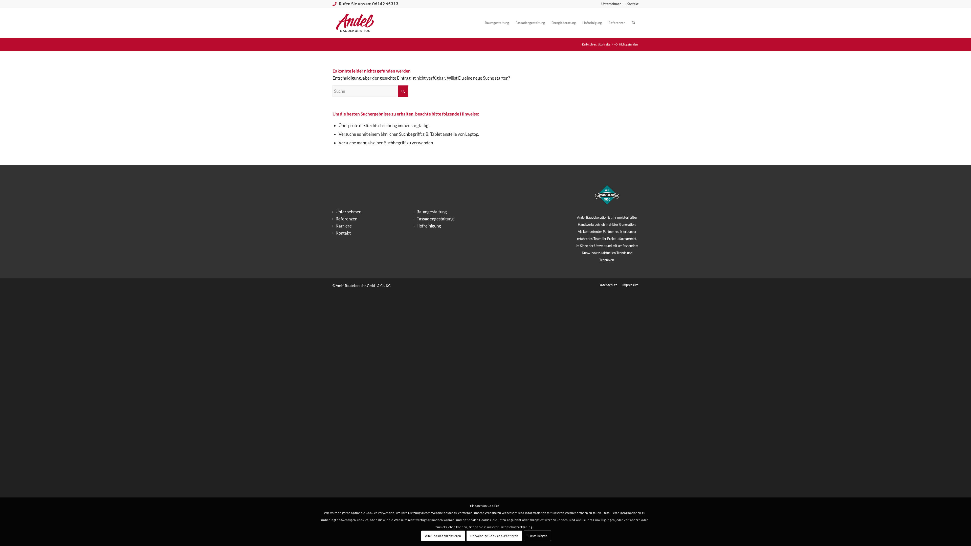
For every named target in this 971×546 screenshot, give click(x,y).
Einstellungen (537, 536)
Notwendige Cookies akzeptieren (494, 536)
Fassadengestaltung (435, 218)
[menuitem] (611, 4)
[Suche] (633, 23)
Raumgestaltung (431, 211)
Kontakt (632, 4)
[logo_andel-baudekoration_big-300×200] (355, 23)
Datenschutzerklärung (516, 527)
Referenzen (346, 218)
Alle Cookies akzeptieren (443, 536)
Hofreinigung (428, 226)
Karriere (344, 226)
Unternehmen (611, 4)
